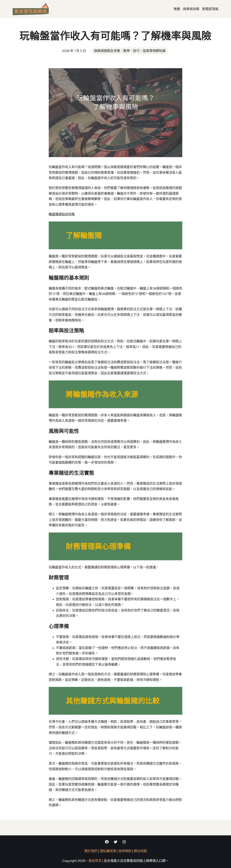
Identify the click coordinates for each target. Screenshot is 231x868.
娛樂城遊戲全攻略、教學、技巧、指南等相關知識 (129, 51)
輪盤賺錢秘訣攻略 (62, 214)
